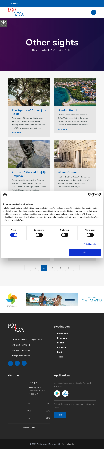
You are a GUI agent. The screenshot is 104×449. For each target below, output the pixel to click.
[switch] (39, 235)
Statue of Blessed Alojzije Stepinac (29, 174)
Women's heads (68, 172)
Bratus (59, 342)
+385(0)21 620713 (21, 345)
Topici (59, 356)
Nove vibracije (68, 444)
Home (36, 50)
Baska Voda (62, 333)
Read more (16, 132)
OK (84, 252)
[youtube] (93, 3)
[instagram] (87, 3)
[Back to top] (96, 446)
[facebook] (81, 3)
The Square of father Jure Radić (29, 112)
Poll (60, 415)
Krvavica (60, 347)
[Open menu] (93, 12)
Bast (58, 352)
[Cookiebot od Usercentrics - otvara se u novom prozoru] (90, 195)
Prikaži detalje (90, 244)
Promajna (61, 338)
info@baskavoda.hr (21, 355)
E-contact (14, 3)
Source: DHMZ (29, 427)
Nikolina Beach (67, 110)
